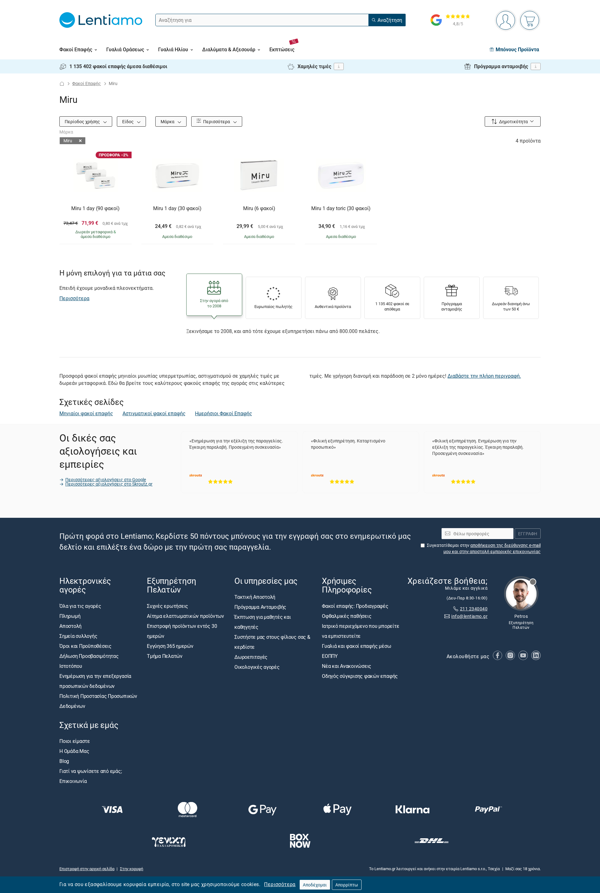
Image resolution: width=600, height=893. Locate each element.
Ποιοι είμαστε (74, 740)
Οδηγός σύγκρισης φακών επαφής (360, 675)
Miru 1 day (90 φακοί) (95, 208)
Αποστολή (70, 625)
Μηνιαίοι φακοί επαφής (86, 413)
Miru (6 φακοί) (259, 208)
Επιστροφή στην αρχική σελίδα (86, 868)
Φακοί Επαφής (86, 83)
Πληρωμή (69, 615)
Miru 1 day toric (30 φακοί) (341, 208)
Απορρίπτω (346, 885)
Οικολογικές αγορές (257, 666)
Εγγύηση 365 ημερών (170, 645)
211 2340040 (474, 608)
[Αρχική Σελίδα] (61, 84)
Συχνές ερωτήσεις (167, 605)
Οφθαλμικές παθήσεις (346, 615)
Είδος (128, 121)
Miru (67, 141)
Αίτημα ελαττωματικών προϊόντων (185, 615)
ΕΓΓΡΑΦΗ (527, 533)
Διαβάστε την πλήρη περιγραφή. (484, 375)
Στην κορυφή (131, 868)
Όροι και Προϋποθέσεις (85, 645)
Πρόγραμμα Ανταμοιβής (260, 606)
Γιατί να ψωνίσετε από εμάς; (90, 770)
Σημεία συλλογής (78, 635)
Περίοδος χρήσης (83, 121)
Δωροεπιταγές (251, 656)
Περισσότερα (279, 884)
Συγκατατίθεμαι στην (484, 548)
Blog (64, 760)
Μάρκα (168, 121)
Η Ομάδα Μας (74, 750)
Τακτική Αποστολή (254, 596)
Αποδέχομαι (315, 885)
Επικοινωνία (73, 780)
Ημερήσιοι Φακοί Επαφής (223, 413)
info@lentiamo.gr (469, 616)
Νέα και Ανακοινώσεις (346, 665)
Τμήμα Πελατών (164, 655)
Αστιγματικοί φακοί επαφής (154, 413)
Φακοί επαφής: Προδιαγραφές (355, 605)
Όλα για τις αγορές (80, 605)
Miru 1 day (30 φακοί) (177, 208)
